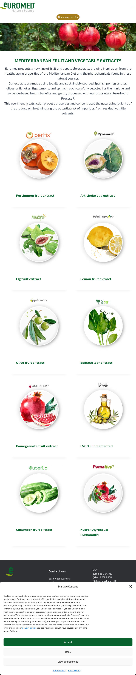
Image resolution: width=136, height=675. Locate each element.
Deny (68, 651)
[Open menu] (132, 7)
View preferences (68, 661)
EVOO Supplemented (96, 446)
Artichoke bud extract (97, 195)
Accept (68, 642)
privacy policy (29, 627)
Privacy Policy (74, 670)
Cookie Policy (59, 670)
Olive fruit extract (30, 362)
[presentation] (38, 158)
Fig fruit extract (28, 279)
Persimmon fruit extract (35, 195)
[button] (130, 586)
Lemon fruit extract (95, 279)
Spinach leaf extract (96, 362)
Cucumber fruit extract (34, 529)
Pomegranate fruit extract (37, 446)
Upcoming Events (68, 16)
